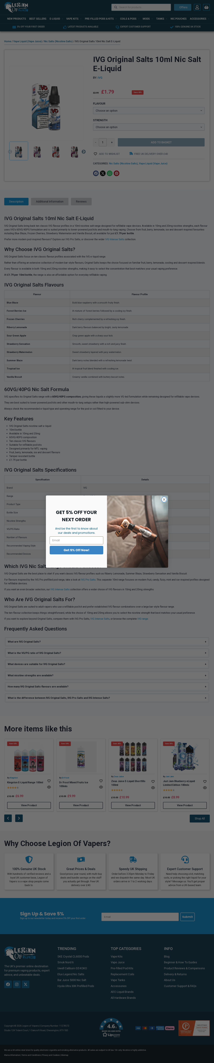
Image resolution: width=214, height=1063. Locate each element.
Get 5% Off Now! (76, 550)
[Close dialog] (164, 499)
